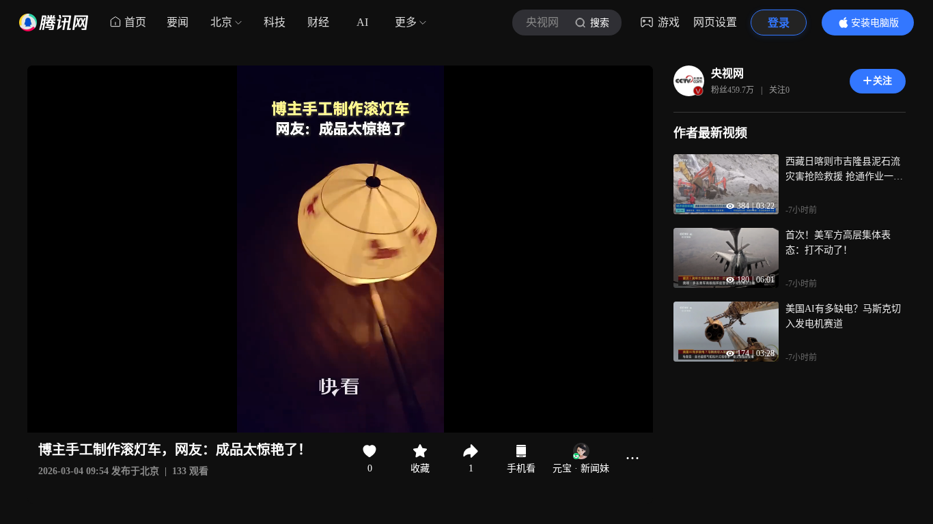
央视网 (727, 73)
